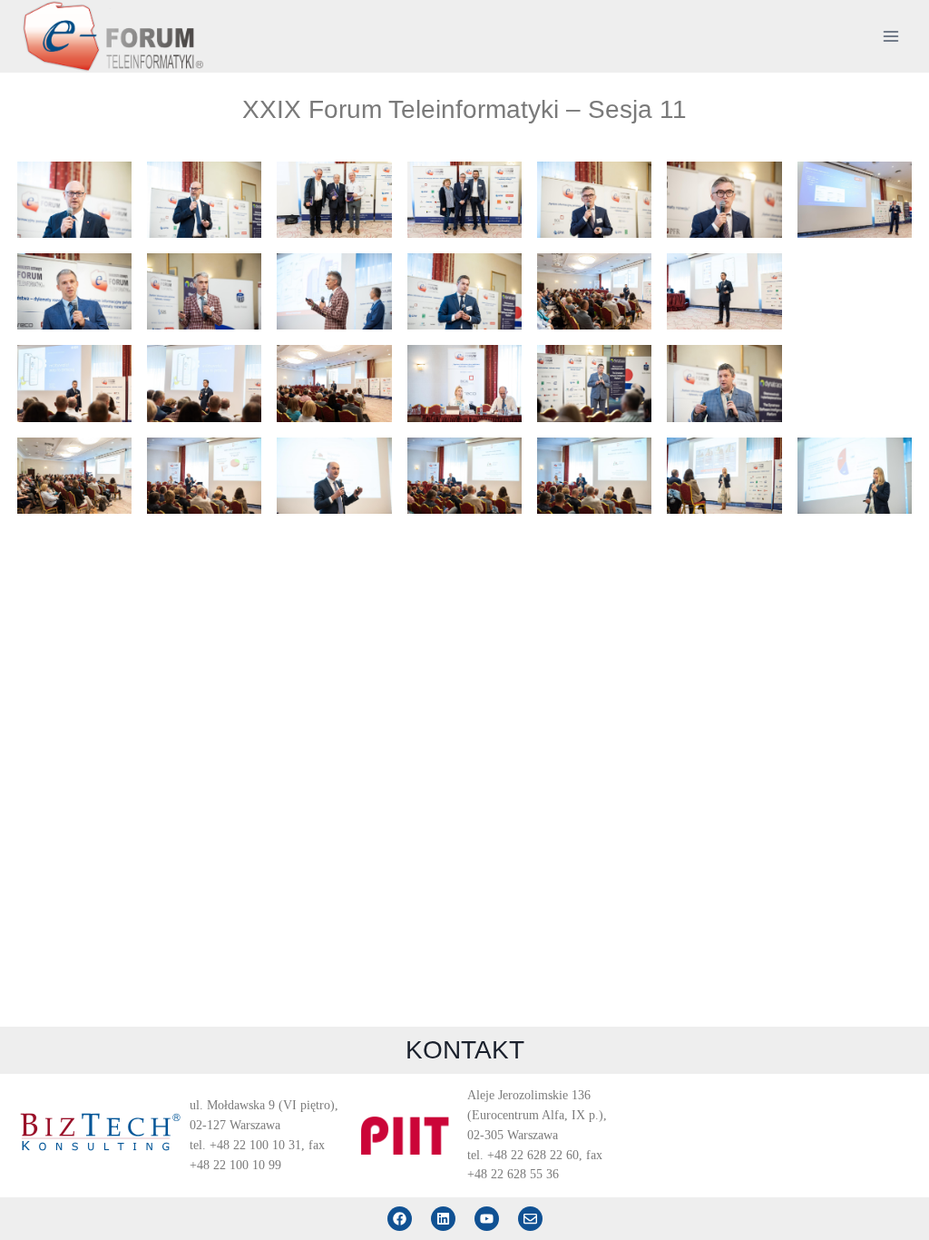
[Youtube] (486, 1218)
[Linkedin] (443, 1218)
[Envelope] (530, 1218)
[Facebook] (399, 1218)
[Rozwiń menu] (890, 36)
